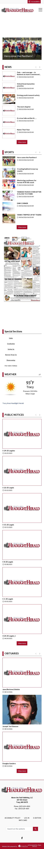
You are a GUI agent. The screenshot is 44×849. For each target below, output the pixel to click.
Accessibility (35, 1)
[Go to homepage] (18, 10)
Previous (4, 48)
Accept (36, 845)
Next (40, 48)
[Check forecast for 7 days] (10, 399)
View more (22, 142)
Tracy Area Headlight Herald (13, 415)
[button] (40, 386)
